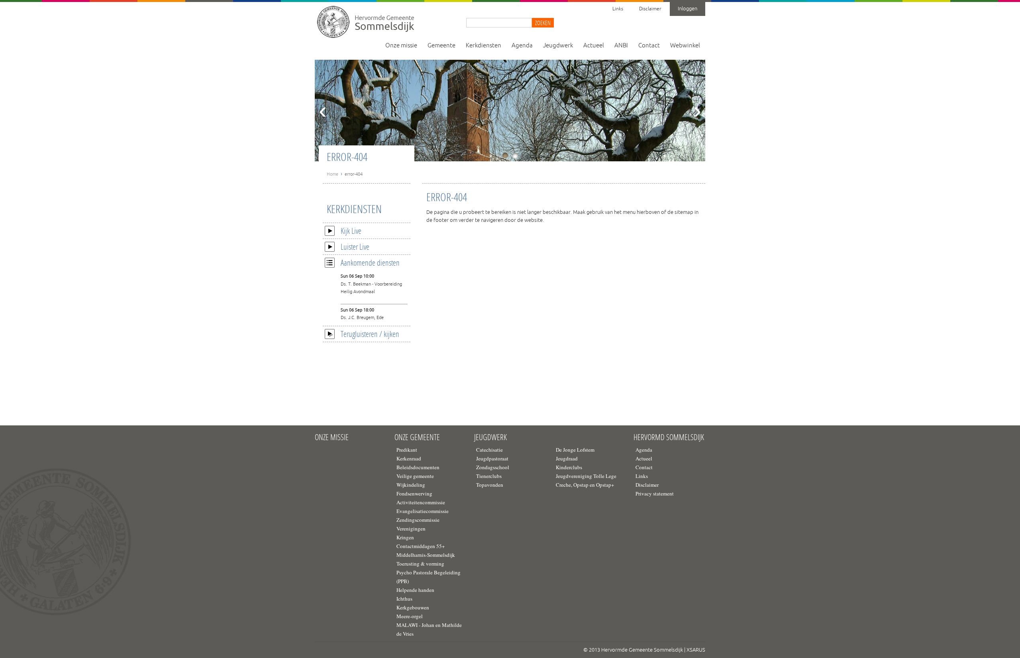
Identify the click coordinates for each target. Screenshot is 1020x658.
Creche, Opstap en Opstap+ (585, 484)
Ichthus (404, 598)
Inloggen (687, 9)
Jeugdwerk (558, 45)
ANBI (621, 45)
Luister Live (355, 246)
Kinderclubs (569, 467)
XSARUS (696, 650)
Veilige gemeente (415, 476)
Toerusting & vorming (420, 563)
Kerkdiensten (483, 45)
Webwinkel (685, 45)
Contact (649, 45)
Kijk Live (351, 230)
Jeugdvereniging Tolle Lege (586, 476)
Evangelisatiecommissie (422, 511)
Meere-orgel (409, 616)
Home (332, 174)
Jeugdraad (567, 458)
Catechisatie (489, 449)
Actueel (593, 45)
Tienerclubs (489, 476)
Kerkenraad (408, 458)
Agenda (522, 45)
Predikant (406, 449)
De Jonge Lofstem (575, 449)
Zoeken (543, 23)
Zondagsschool (492, 467)
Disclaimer (650, 9)
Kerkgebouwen (412, 607)
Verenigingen (411, 528)
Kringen (405, 537)
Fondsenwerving (414, 493)
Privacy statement (655, 493)
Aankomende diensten (370, 262)
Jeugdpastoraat (492, 458)
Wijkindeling (410, 484)
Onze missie (401, 45)
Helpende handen (415, 589)
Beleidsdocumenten (417, 467)
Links (617, 9)
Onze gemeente (417, 437)
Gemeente (441, 45)
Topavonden (489, 484)
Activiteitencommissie (420, 502)
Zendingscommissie (417, 519)
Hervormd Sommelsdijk (669, 437)
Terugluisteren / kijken (370, 334)
